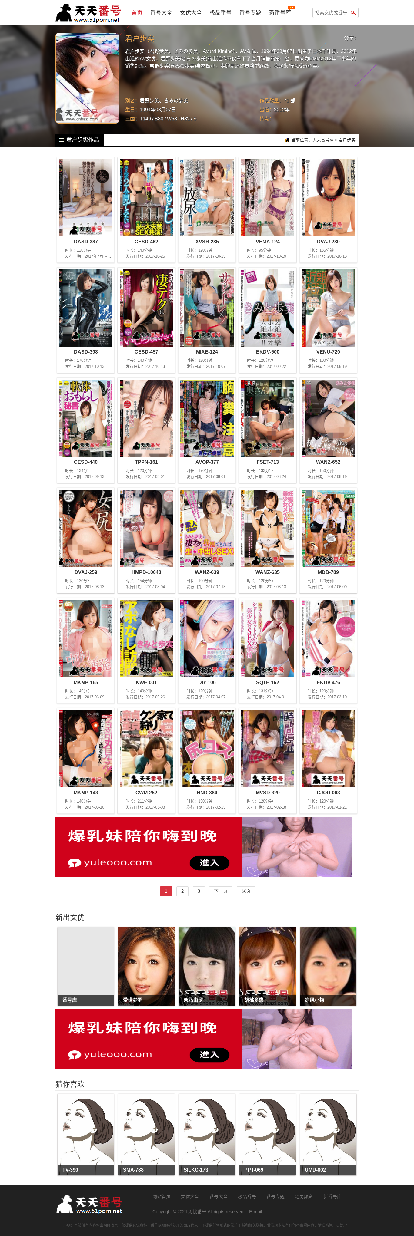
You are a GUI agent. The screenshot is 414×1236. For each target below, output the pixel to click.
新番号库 (280, 13)
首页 (137, 13)
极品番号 (221, 13)
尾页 (246, 891)
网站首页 (161, 1196)
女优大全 (191, 13)
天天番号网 (323, 139)
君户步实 (347, 139)
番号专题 (250, 13)
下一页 (221, 891)
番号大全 (161, 13)
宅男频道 (304, 1196)
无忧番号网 (88, 1204)
